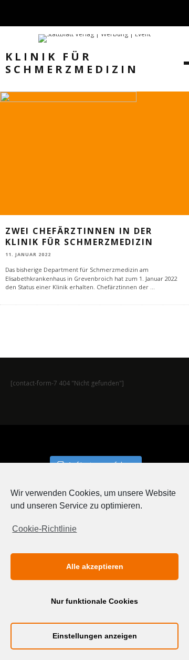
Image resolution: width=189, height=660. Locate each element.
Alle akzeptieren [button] (94, 566)
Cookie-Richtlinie (44, 528)
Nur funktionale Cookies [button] (94, 601)
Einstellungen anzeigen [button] (94, 636)
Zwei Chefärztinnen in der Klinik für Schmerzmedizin (79, 236)
